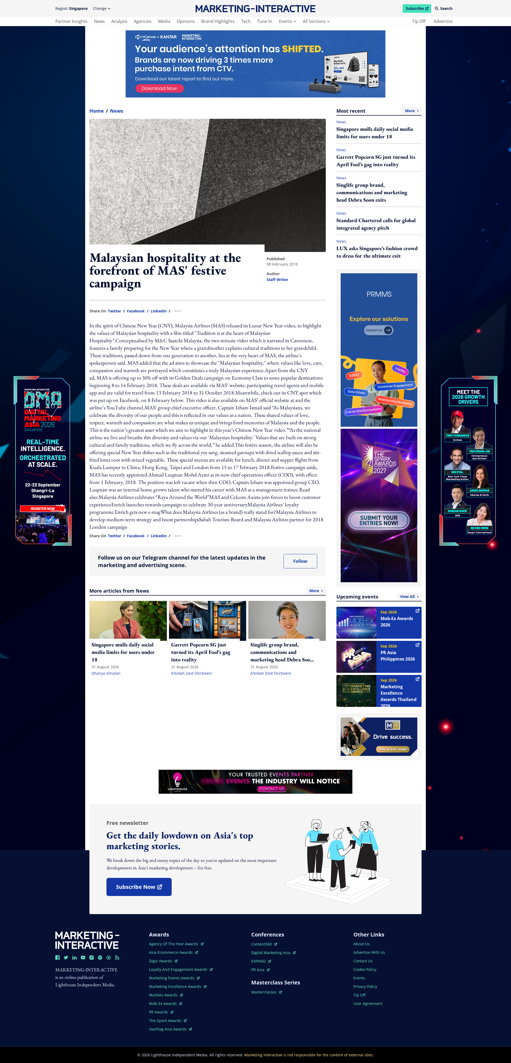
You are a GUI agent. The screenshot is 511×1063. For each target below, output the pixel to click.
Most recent (375, 111)
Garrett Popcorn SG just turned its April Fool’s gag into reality (375, 160)
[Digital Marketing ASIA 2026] (42, 425)
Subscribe (418, 9)
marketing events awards (172, 977)
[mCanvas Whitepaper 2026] (255, 63)
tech (246, 21)
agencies (143, 21)
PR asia (260, 969)
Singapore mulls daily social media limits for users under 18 (374, 132)
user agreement (367, 1003)
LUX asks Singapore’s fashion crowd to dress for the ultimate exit (377, 252)
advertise (443, 21)
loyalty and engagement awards (178, 969)
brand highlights (218, 21)
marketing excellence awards (175, 986)
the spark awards (168, 1020)
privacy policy (365, 986)
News (116, 111)
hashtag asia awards (168, 1029)
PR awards (161, 1012)
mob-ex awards (165, 1003)
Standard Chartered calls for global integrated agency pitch (376, 224)
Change (99, 8)
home (96, 111)
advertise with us (369, 952)
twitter (114, 311)
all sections (314, 21)
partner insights (71, 21)
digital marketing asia (271, 952)
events (285, 21)
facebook (136, 311)
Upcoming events (375, 596)
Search (446, 8)
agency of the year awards (174, 943)
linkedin (159, 311)
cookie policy (364, 969)
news (99, 21)
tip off (419, 21)
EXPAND (261, 961)
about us (361, 943)
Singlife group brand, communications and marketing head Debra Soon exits (371, 192)
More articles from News (204, 591)
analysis (119, 21)
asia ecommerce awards (171, 952)
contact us (363, 960)
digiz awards (163, 960)
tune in (264, 21)
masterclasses (266, 992)
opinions (186, 21)
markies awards (166, 994)
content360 (264, 944)
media (164, 21)
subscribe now (144, 888)
